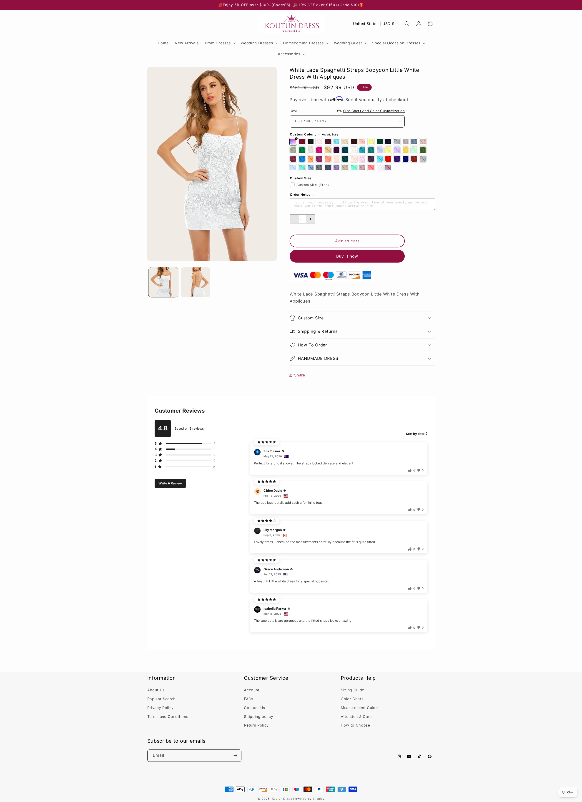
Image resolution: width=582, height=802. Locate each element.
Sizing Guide (352, 690)
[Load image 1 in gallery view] (163, 282)
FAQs (248, 699)
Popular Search (161, 699)
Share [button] (299, 375)
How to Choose (355, 725)
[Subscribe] (235, 755)
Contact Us (254, 708)
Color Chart (352, 699)
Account (251, 690)
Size (347, 111)
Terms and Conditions (167, 716)
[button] (220, 43)
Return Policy (256, 725)
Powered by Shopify (308, 798)
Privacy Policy (160, 708)
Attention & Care (356, 716)
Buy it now (347, 256)
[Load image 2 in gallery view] (195, 282)
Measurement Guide (359, 708)
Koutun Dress (282, 798)
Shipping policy (258, 716)
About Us (156, 690)
